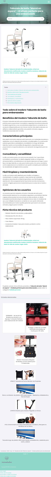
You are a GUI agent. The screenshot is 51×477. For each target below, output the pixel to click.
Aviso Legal (3, 471)
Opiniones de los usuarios (14, 101)
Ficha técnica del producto (14, 103)
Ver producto (43, 76)
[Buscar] (41, 18)
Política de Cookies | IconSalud (8, 476)
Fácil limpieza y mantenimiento (15, 98)
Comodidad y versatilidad (14, 96)
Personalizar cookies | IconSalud (8, 474)
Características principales (14, 94)
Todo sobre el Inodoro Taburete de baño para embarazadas (23, 90)
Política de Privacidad (5, 473)
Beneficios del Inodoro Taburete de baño (18, 92)
